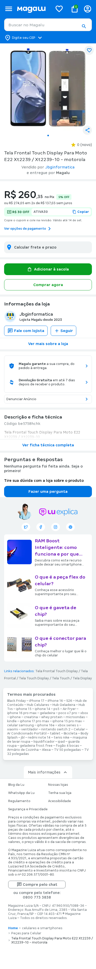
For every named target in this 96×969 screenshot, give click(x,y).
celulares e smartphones (42, 928)
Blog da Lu (16, 785)
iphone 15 (23, 709)
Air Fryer (69, 709)
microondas (75, 717)
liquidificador (44, 741)
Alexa (46, 750)
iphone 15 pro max (67, 721)
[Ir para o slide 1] (48, 135)
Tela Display (82, 678)
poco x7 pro (67, 713)
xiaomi (12, 729)
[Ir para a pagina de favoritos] (59, 8)
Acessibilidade (59, 801)
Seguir (66, 331)
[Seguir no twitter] (26, 527)
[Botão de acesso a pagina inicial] (32, 8)
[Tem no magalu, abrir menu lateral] (8, 8)
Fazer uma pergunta (48, 491)
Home (13, 928)
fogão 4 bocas (67, 745)
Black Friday (16, 701)
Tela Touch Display (34, 678)
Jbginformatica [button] (59, 167)
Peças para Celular (26, 933)
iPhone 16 (55, 701)
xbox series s (68, 725)
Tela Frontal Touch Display (56, 671)
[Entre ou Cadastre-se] (87, 8)
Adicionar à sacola (51, 269)
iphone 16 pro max (22, 713)
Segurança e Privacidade (28, 809)
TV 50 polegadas (67, 750)
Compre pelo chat (40, 884)
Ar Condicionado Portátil (27, 733)
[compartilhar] (87, 130)
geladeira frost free (36, 745)
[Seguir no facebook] (40, 527)
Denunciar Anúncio (21, 399)
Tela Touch (61, 678)
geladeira (47, 713)
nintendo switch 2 (55, 729)
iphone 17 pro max (34, 721)
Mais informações (44, 772)
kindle (12, 721)
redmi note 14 (39, 737)
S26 (69, 701)
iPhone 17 (36, 701)
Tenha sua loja (59, 793)
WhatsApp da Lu (21, 793)
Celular (79, 729)
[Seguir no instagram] (55, 527)
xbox (84, 713)
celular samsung (20, 725)
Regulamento (19, 801)
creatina (31, 717)
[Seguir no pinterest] (70, 527)
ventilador (29, 729)
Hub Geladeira (63, 705)
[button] (84, 26)
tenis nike (61, 737)
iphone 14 (42, 709)
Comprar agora (48, 285)
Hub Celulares (38, 705)
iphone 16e (46, 725)
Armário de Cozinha (23, 750)
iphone (15, 717)
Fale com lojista (29, 331)
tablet (55, 733)
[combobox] (48, 24)
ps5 (56, 709)
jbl (23, 737)
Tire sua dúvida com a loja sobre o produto (44, 481)
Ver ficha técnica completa (48, 445)
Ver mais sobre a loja (48, 344)
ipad (61, 741)
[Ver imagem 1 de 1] (48, 87)
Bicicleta (70, 733)
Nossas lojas (58, 785)
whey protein (51, 717)
